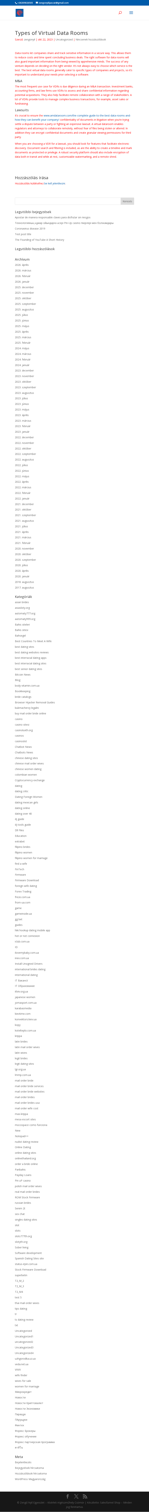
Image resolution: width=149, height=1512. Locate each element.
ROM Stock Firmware (27, 1197)
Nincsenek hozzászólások (91, 39)
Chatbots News (24, 752)
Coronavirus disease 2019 (30, 228)
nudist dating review (26, 1141)
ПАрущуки (21, 1419)
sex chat (20, 1214)
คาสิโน (19, 1447)
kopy (18, 1025)
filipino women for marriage (31, 858)
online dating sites (25, 1152)
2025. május (22, 326)
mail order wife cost (26, 1108)
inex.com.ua (22, 958)
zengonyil (29, 39)
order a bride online (26, 1164)
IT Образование (25, 986)
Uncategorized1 (24, 1336)
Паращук (20, 1414)
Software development (28, 1253)
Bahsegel (20, 635)
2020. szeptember (25, 559)
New (17, 1130)
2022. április (22, 481)
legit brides (21, 1058)
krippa (18, 1036)
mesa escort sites (25, 1119)
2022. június (22, 470)
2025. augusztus (24, 309)
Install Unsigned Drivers (29, 963)
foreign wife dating (26, 886)
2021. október (23, 509)
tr (16, 1314)
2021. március (23, 537)
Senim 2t (20, 1208)
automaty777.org (25, 613)
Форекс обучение (26, 1436)
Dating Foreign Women (28, 797)
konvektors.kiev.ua (26, 1019)
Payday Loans (23, 1175)
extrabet (20, 841)
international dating (26, 975)
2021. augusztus (24, 520)
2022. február (23, 493)
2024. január (22, 365)
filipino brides (22, 847)
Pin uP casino (23, 1180)
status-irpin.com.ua (26, 1264)
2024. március (23, 354)
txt (16, 1325)
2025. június (22, 320)
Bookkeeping (22, 691)
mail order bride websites (30, 1091)
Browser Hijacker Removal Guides (35, 702)
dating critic (21, 791)
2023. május (22, 409)
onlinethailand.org (25, 1158)
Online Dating (23, 1147)
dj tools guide (23, 824)
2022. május (22, 476)
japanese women (25, 997)
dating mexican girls (26, 802)
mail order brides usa (27, 1102)
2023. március (23, 420)
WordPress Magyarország (30, 1479)
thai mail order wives (27, 1303)
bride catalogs (23, 696)
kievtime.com (23, 1013)
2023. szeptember (25, 387)
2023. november (24, 376)
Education (21, 836)
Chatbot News (23, 747)
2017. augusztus (24, 587)
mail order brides (25, 1097)
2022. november (24, 443)
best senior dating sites (28, 669)
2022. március (23, 487)
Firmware (20, 874)
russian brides (23, 1202)
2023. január (22, 431)
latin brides (21, 1041)
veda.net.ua (21, 1364)
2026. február (23, 276)
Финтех (19, 1425)
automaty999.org (25, 619)
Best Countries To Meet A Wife (33, 641)
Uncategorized (64, 39)
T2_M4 (19, 1291)
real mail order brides (27, 1191)
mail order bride (24, 1080)
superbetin (21, 1275)
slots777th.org (23, 1236)
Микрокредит (23, 1392)
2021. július (21, 526)
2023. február (23, 426)
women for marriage (27, 1386)
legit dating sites (24, 1063)
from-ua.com (22, 902)
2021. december (24, 504)
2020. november (24, 548)
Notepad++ (22, 1136)
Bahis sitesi (21, 630)
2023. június (22, 404)
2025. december (24, 287)
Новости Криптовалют (29, 1403)
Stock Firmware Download (30, 1269)
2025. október (23, 298)
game (18, 908)
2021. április (22, 532)
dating (18, 786)
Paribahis (20, 1169)
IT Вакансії (21, 980)
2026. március (23, 270)
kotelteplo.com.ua (25, 1030)
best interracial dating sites (30, 663)
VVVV (18, 1369)
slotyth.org (21, 1241)
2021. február (23, 543)
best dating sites (24, 646)
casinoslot (21, 741)
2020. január (22, 576)
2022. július (21, 465)
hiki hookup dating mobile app (32, 930)
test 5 (18, 1297)
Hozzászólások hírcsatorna (31, 1473)
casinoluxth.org (24, 730)
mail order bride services (29, 1086)
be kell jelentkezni (54, 183)
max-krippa (21, 1114)
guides (19, 925)
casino (19, 719)
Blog (17, 680)
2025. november (24, 292)
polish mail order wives (28, 1186)
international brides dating (30, 969)
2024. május (22, 348)
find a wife (21, 863)
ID (16, 947)
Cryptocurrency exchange (30, 780)
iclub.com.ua (22, 941)
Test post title (23, 234)
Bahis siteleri (22, 624)
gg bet (18, 919)
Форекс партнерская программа (35, 1442)
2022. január (22, 498)
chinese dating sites (26, 758)
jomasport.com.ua (26, 1002)
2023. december (24, 370)
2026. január (22, 281)
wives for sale (23, 1381)
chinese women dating (28, 769)
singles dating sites (26, 1219)
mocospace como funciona (31, 1125)
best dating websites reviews (32, 652)
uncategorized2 (24, 1342)
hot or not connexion (27, 936)
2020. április (22, 570)
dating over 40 (23, 813)
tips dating (21, 1308)
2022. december (24, 437)
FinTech (19, 869)
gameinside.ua (23, 913)
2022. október (23, 448)
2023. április (22, 415)
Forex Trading (23, 891)
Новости (20, 1397)
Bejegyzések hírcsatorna (29, 1468)
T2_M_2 (19, 1280)
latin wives (21, 1052)
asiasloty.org (22, 607)
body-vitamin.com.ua (27, 685)
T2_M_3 (19, 1286)
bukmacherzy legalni (27, 708)
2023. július (21, 398)
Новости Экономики (27, 1408)
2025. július (21, 315)
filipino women (23, 852)
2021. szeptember (25, 515)
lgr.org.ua (20, 1069)
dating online (22, 808)
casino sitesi (22, 724)
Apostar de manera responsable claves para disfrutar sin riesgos (52, 217)
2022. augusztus (24, 459)
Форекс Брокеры (25, 1431)
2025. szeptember (25, 304)
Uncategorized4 (24, 1353)
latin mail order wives (27, 1047)
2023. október (23, 381)
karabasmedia (23, 1008)
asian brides (22, 602)
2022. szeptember (25, 454)
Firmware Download (27, 880)
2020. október (23, 554)
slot (17, 1225)
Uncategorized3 (24, 1347)
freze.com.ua (22, 897)
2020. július (21, 565)
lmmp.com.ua (23, 1075)
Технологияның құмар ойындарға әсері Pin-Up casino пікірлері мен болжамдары (64, 223)
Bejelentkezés (23, 1462)
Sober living (21, 1247)
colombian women (26, 774)
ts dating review (24, 1319)
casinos (19, 735)
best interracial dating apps (31, 657)
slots (18, 1230)
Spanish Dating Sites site (29, 1258)
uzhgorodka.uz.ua (25, 1358)
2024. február (23, 359)
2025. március (23, 337)
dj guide (19, 819)
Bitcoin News (23, 674)
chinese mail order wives (29, 763)
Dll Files (19, 830)
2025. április (22, 331)
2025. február (23, 342)
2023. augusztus (24, 393)
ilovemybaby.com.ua (27, 952)
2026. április (22, 265)
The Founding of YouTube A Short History (39, 239)
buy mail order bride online (30, 713)
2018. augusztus (24, 582)
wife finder (21, 1375)
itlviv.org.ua (21, 991)
